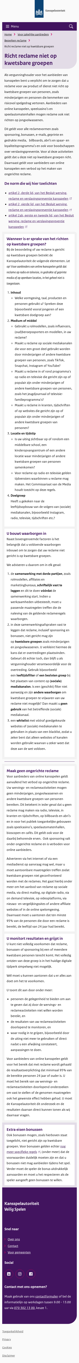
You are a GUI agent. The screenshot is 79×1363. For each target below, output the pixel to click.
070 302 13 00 (24, 1308)
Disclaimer (8, 1355)
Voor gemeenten (19, 1252)
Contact (13, 1246)
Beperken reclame (15, 40)
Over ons (14, 1239)
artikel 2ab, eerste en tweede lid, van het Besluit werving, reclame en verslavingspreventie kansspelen (41, 221)
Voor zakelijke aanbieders (33, 34)
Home (8, 34)
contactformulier (46, 1296)
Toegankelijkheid (12, 1331)
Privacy (6, 1339)
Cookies (7, 1347)
